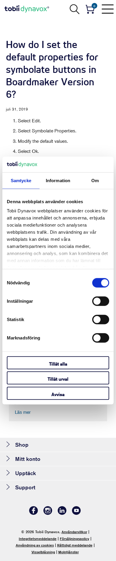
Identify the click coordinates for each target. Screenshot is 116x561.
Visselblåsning (43, 552)
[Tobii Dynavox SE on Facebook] (33, 513)
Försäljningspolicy (74, 538)
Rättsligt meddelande (75, 545)
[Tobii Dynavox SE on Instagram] (47, 513)
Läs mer (23, 412)
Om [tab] (95, 180)
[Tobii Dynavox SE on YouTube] (76, 513)
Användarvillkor (74, 532)
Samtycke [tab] (21, 180)
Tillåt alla (58, 363)
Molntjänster (68, 552)
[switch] (100, 301)
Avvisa (58, 394)
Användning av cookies (35, 545)
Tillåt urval (58, 379)
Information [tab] (58, 180)
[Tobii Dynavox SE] (26, 9)
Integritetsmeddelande (38, 538)
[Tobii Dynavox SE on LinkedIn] (62, 513)
